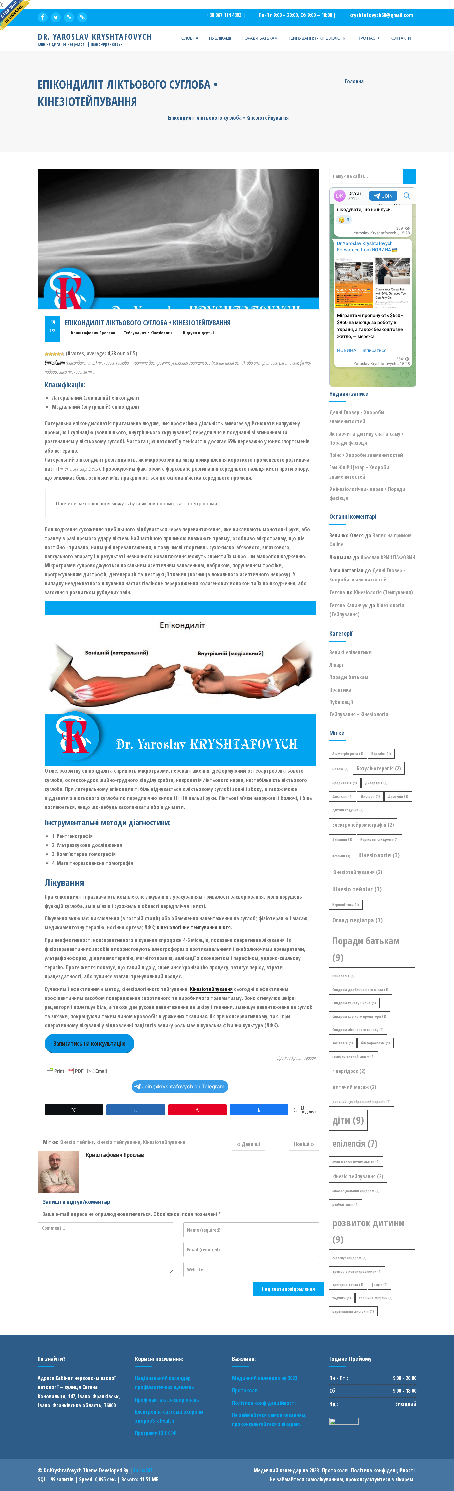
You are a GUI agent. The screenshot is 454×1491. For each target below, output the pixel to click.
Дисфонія (398, 796)
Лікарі (336, 664)
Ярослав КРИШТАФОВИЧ (388, 557)
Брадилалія (344, 783)
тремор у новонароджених (357, 1271)
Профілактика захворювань (167, 1399)
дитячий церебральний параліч (361, 1101)
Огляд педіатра (357, 920)
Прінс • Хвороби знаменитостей (366, 455)
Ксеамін (341, 856)
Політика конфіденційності (264, 1403)
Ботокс (340, 769)
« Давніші (248, 1144)
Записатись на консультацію (89, 1043)
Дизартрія (376, 783)
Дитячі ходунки (348, 810)
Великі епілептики (350, 652)
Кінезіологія (379, 855)
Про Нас (366, 38)
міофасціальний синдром (356, 1191)
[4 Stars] (58, 354)
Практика (340, 689)
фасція (379, 1284)
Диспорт (370, 796)
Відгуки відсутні (198, 333)
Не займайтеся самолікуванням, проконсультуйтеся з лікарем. (342, 1479)
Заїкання (342, 839)
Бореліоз (381, 753)
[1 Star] (47, 354)
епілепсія (355, 1143)
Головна (188, 38)
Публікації (220, 38)
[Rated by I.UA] (344, 1422)
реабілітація (345, 1204)
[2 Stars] (51, 354)
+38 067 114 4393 (224, 15)
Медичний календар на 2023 (264, 1378)
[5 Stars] (62, 354)
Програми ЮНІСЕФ (156, 1433)
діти (348, 1120)
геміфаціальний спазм (353, 1056)
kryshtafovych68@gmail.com (381, 15)
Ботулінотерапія (379, 768)
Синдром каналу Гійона (354, 1003)
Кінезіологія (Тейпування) (383, 592)
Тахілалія (342, 1043)
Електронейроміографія (363, 824)
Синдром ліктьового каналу (358, 1029)
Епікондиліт (55, 362)
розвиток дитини (368, 1231)
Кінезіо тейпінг (76, 1142)
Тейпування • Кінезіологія (317, 38)
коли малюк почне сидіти (356, 1161)
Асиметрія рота (347, 753)
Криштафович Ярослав (93, 333)
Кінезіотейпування (211, 989)
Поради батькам (260, 38)
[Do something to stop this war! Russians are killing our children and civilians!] (15, 15)
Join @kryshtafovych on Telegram (183, 1086)
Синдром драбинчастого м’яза (360, 989)
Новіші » (304, 1144)
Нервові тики (345, 904)
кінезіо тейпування (118, 1142)
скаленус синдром (349, 1258)
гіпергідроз (349, 1071)
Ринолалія (343, 976)
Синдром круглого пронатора (359, 1016)
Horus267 (142, 1470)
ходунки (341, 1298)
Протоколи (245, 1390)
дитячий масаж (354, 1087)
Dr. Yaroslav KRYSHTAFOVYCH (95, 36)
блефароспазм (375, 1043)
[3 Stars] (55, 354)
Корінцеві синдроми (379, 839)
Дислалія (342, 796)
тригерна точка (347, 1284)
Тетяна (337, 592)
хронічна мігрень (376, 1298)
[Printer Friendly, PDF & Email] (77, 1070)
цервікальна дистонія (353, 1311)
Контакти (400, 38)
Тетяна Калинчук (348, 605)
